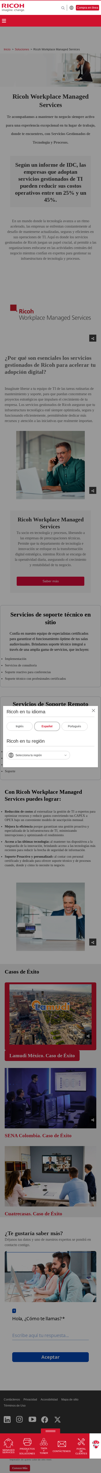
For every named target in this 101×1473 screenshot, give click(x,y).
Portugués (74, 726)
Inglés (19, 726)
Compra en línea (87, 7)
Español (47, 726)
